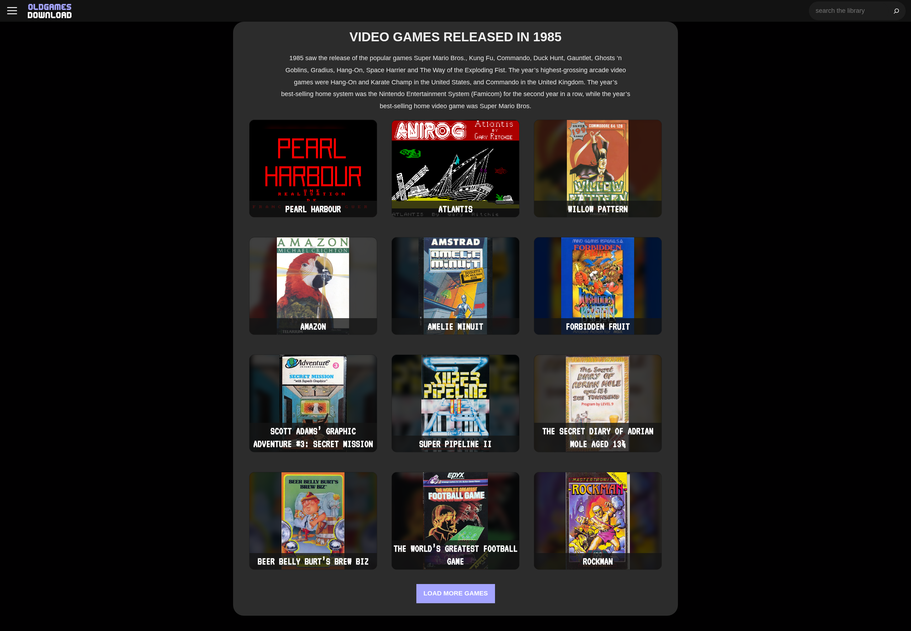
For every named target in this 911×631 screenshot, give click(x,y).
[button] (12, 11)
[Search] (896, 11)
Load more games (455, 593)
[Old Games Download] (50, 11)
